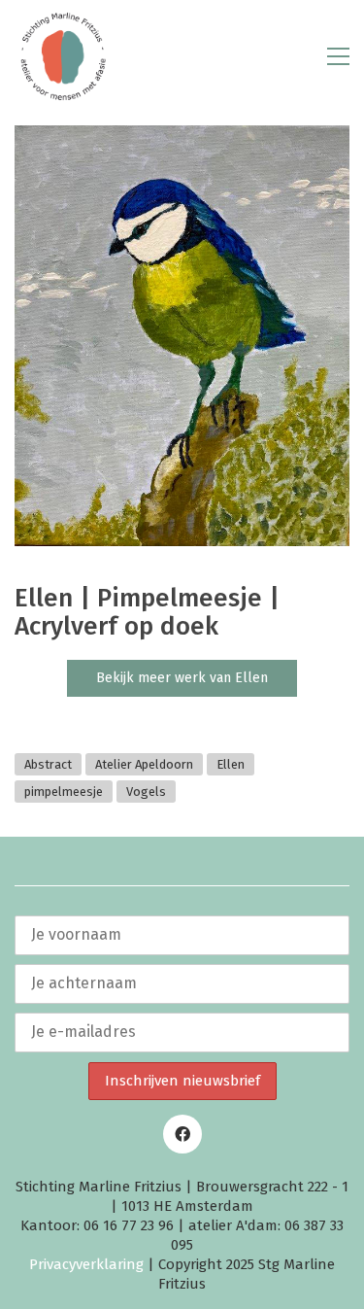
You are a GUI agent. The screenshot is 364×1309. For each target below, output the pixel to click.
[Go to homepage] (63, 56)
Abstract (48, 764)
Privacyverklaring (86, 1264)
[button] (338, 56)
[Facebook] (182, 1134)
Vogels (146, 791)
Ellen (230, 764)
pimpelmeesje (63, 791)
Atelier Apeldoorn (144, 764)
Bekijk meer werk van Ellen (182, 678)
